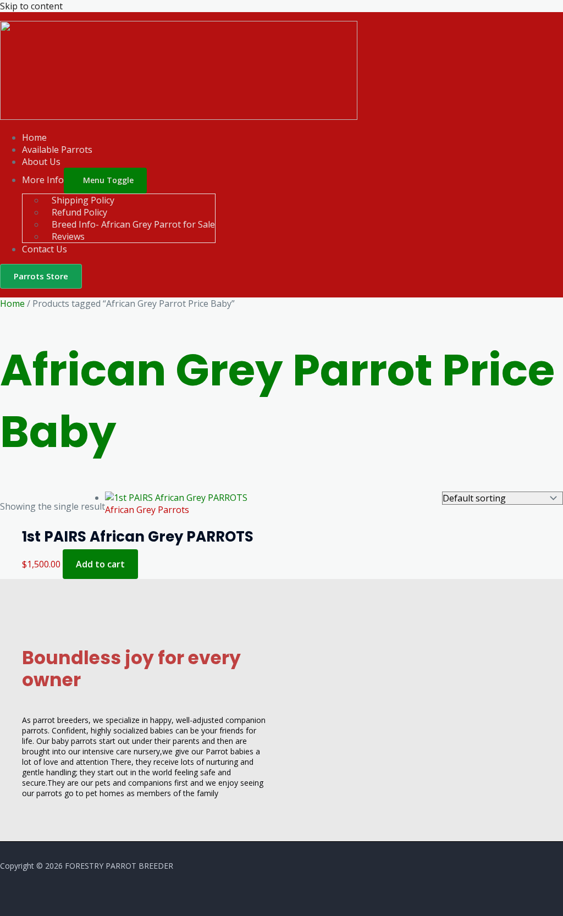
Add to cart (100, 564)
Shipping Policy (83, 200)
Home (34, 137)
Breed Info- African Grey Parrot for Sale (133, 224)
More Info (43, 180)
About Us (41, 162)
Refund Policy (79, 212)
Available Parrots (57, 150)
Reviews (68, 236)
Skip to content (31, 6)
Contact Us (44, 249)
